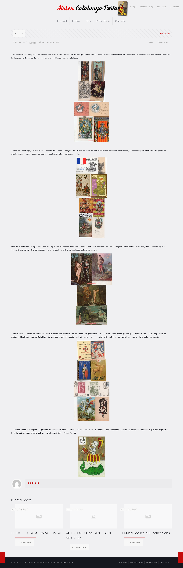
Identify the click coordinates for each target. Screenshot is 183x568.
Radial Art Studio (65, 562)
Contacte (174, 7)
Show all (166, 34)
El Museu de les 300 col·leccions (145, 533)
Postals (143, 7)
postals (32, 42)
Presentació (162, 7)
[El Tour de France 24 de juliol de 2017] (180, 557)
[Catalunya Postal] (91, 8)
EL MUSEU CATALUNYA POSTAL (36, 533)
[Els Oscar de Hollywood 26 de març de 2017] (2, 557)
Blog (151, 7)
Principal (133, 7)
